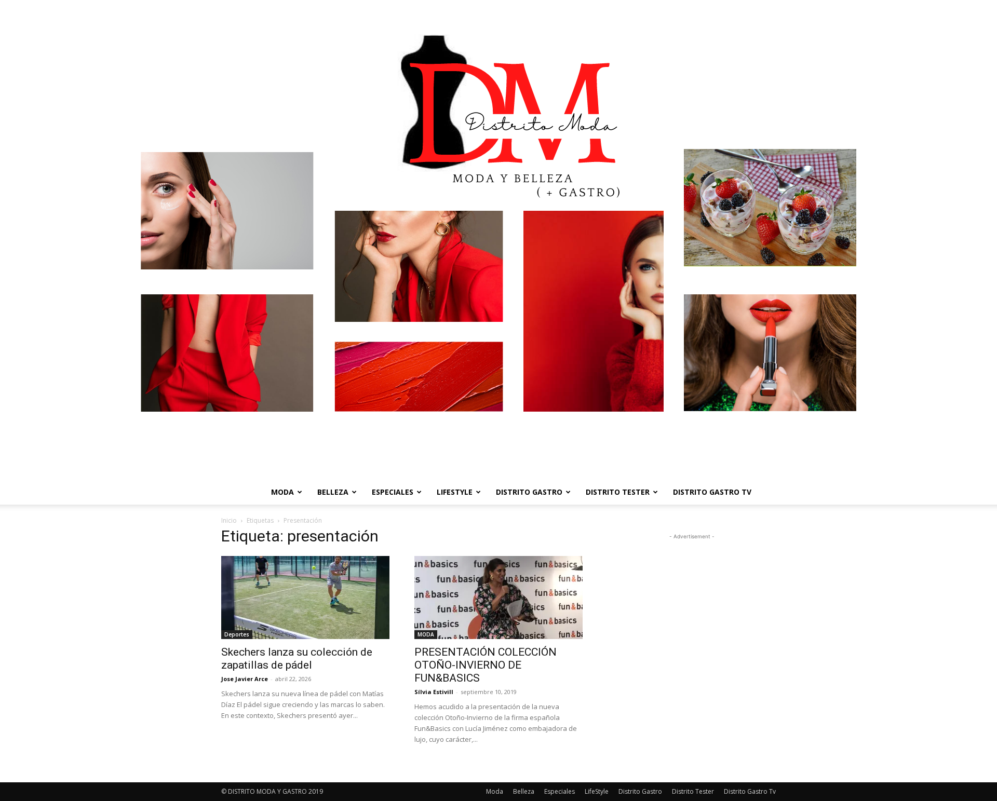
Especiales (392, 492)
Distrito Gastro (529, 492)
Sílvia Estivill (433, 692)
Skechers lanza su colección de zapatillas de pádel (296, 658)
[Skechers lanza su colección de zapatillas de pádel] (305, 597)
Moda (282, 492)
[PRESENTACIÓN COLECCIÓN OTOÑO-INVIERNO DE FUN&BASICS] (498, 597)
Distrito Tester (618, 492)
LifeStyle (455, 492)
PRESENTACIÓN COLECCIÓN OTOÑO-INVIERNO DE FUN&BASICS (485, 665)
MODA (425, 634)
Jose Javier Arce (244, 679)
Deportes (236, 634)
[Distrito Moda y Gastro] (498, 240)
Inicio (229, 520)
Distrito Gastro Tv (712, 492)
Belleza (332, 492)
